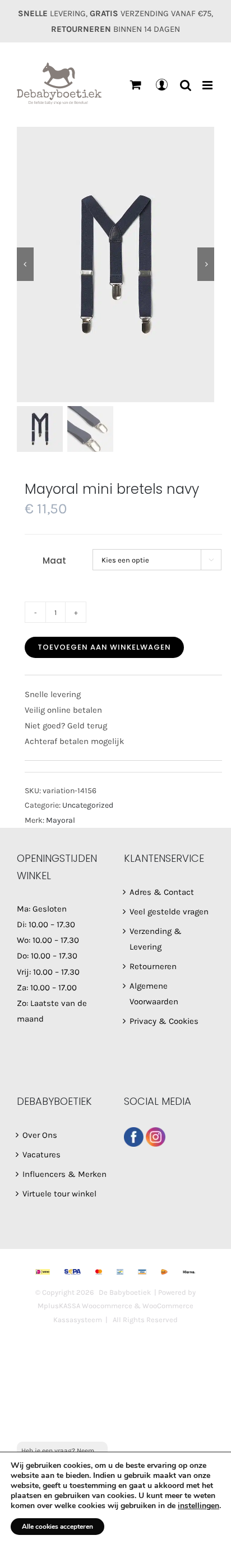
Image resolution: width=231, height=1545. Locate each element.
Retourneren (153, 966)
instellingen (198, 1506)
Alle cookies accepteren (57, 1526)
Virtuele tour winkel (59, 1194)
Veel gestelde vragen (169, 912)
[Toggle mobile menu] (208, 85)
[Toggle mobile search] (185, 85)
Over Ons (39, 1135)
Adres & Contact (162, 892)
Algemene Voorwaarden (154, 994)
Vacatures (41, 1155)
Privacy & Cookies (164, 1021)
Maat (54, 560)
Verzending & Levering (156, 939)
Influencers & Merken (64, 1174)
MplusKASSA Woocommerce (85, 1305)
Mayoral (60, 820)
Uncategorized (87, 805)
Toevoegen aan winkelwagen (104, 647)
